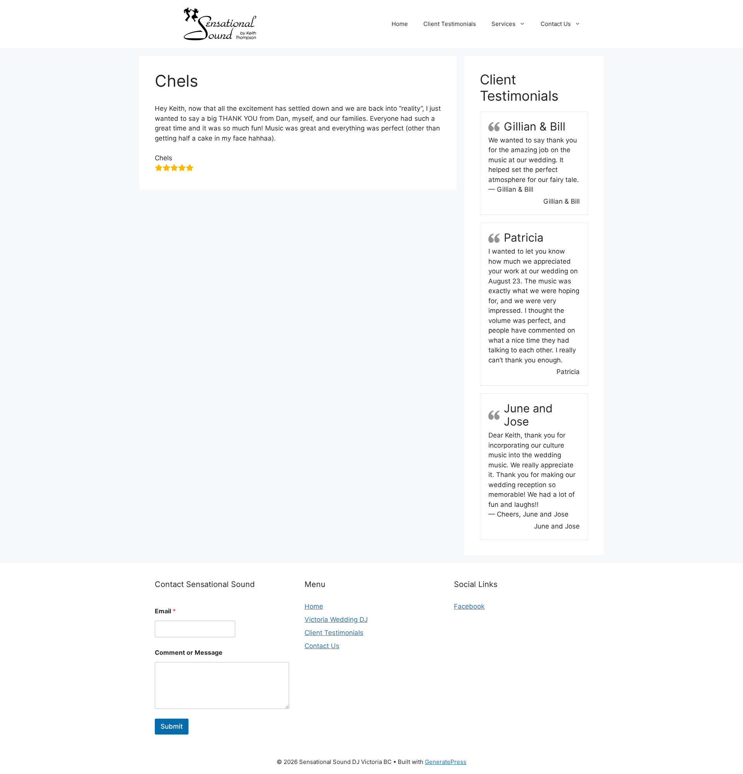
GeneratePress (445, 761)
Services (503, 23)
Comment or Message (189, 652)
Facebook (469, 606)
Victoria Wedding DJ (336, 619)
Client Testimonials (449, 23)
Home (400, 23)
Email (165, 611)
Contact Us (556, 23)
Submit (172, 726)
